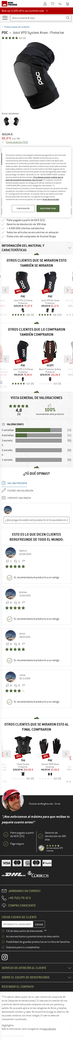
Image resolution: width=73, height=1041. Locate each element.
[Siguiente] (67, 290)
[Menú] (5, 17)
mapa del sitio (49, 1028)
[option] (36, 75)
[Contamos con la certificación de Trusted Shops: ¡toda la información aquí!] (41, 848)
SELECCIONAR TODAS (48, 208)
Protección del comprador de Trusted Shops (31, 236)
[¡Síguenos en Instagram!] (7, 958)
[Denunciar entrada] (23, 561)
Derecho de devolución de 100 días (26, 224)
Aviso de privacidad (51, 199)
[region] (36, 182)
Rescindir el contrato (18, 987)
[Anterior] (5, 290)
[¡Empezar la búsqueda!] (68, 18)
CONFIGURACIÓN (23, 208)
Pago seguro (17, 843)
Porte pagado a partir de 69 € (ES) (26, 220)
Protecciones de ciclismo (16, 26)
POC (5, 32)
